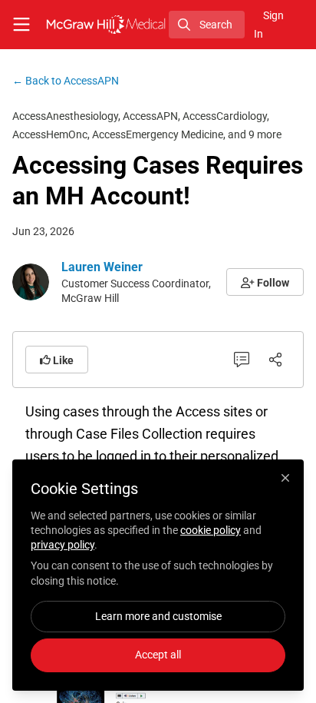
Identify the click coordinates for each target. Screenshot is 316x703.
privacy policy (62, 545)
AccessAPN (65, 81)
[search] (207, 24)
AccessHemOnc (49, 134)
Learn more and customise (158, 616)
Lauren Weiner (102, 267)
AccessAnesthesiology (65, 116)
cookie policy (210, 530)
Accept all (158, 654)
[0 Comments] (241, 359)
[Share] (275, 359)
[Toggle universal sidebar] (21, 24)
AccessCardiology (225, 116)
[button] (265, 282)
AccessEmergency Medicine (157, 134)
